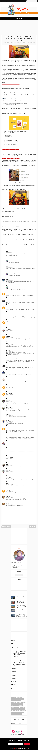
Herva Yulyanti (8, 386)
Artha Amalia (8, 496)
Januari (14, 678)
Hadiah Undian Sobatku (25, 42)
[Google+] (21, 575)
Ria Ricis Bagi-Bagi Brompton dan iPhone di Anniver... (19, 658)
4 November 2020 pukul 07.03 (9, 415)
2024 (13, 640)
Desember (15, 647)
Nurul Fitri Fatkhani (9, 457)
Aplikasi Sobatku (19, 42)
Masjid (13, 705)
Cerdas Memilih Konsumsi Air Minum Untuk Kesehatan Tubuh (21, 606)
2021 (13, 644)
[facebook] (1, 1)
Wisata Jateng (22, 710)
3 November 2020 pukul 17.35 (9, 394)
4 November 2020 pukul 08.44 (9, 429)
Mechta (7, 266)
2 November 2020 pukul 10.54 (9, 322)
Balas (9, 264)
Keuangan (30, 42)
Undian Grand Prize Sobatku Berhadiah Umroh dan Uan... (19, 652)
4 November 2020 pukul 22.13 (9, 478)
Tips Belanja (16, 710)
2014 (13, 687)
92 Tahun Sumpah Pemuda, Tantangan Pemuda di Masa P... (19, 654)
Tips (12, 710)
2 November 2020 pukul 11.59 (9, 330)
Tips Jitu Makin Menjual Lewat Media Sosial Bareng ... (20, 665)
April (14, 674)
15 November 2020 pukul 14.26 (9, 504)
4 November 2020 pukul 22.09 (9, 471)
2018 (13, 681)
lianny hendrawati (9, 350)
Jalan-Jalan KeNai (9, 378)
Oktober (14, 650)
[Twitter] (31, 244)
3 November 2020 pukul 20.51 (9, 408)
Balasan (7, 258)
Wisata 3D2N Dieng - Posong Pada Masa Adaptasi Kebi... (19, 656)
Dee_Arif (7, 420)
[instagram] (6, 1)
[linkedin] (8, 1)
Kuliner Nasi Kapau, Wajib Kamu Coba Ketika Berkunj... (19, 660)
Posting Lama (32, 526)
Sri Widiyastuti (8, 470)
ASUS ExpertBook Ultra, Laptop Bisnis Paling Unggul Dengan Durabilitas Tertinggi (21, 615)
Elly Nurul (7, 251)
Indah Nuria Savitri (9, 293)
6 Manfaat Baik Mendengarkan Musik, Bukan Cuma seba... (19, 663)
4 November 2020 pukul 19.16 (9, 458)
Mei (13, 672)
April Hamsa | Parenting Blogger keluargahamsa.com (15, 358)
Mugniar (7, 279)
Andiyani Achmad (9, 393)
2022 (13, 643)
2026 (13, 637)
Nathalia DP (8, 414)
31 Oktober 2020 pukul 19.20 (9, 267)
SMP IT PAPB (22, 707)
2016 (13, 684)
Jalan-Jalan (14, 702)
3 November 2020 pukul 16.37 (9, 387)
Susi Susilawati (8, 428)
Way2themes (18, 748)
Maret (14, 675)
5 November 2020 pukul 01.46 (9, 484)
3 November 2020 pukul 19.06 (9, 401)
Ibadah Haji (18, 700)
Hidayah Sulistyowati (13, 273)
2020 (13, 646)
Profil (18, 707)
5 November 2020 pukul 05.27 (9, 491)
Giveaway (13, 700)
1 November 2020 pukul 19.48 (9, 294)
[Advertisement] (19, 28)
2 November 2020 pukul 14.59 (9, 351)
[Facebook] (28, 244)
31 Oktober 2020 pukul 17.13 (9, 252)
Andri (7, 464)
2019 (13, 680)
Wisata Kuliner (14, 712)
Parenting (13, 707)
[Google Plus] (30, 244)
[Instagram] (22, 575)
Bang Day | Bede (8, 503)
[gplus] (5, 1)
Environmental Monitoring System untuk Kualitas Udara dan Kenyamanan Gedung (21, 597)
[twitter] (3, 1)
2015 (13, 685)
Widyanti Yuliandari (9, 407)
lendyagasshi (8, 449)
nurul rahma (8, 321)
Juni (14, 671)
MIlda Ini (7, 483)
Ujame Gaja (8, 336)
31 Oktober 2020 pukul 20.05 (9, 280)
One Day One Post (19, 705)
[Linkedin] (35, 244)
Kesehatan (19, 702)
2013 (13, 688)
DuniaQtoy (27, 748)
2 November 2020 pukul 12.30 (9, 337)
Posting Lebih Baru (6, 526)
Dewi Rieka (8, 442)
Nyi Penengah (8, 329)
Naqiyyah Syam (8, 477)
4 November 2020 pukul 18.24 (9, 450)
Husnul (7, 313)
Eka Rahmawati (8, 300)
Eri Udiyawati (8, 400)
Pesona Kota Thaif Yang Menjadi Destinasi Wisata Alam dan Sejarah (20, 611)
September (15, 667)
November (15, 648)
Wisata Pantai (21, 712)
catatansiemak (8, 490)
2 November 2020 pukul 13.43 (9, 344)
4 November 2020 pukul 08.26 (9, 421)
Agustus (14, 668)
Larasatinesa (8, 435)
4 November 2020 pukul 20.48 (9, 465)
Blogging (13, 697)
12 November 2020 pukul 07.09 (9, 497)
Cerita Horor (18, 697)
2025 (13, 639)
